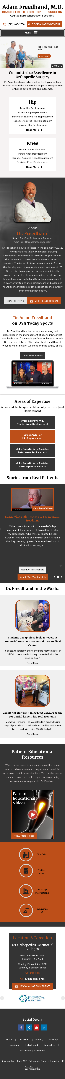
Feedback (14, 1045)
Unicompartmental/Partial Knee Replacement (32, 422)
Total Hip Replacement (33, 108)
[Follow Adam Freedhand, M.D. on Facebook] (21, 1027)
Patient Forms (42, 872)
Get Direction (32, 972)
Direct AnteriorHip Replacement (32, 436)
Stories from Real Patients (32, 477)
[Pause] (58, 577)
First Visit (42, 854)
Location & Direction (32, 938)
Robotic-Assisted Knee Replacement (32, 157)
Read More (44, 56)
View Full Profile (15, 300)
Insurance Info (42, 910)
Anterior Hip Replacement (32, 112)
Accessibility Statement (32, 1050)
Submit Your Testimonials (32, 577)
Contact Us (49, 1045)
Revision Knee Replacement (32, 162)
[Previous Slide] (54, 577)
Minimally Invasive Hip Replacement (32, 116)
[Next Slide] (61, 577)
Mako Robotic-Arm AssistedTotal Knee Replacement (32, 450)
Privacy (39, 1039)
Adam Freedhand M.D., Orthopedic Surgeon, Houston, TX (34, 1061)
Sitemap (53, 1039)
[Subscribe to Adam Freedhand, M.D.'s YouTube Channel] (36, 1027)
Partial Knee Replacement (32, 153)
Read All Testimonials (32, 569)
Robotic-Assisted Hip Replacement (32, 120)
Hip (32, 102)
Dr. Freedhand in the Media (33, 588)
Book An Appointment (46, 24)
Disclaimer (23, 1039)
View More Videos (33, 355)
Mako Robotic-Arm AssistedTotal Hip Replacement (32, 465)
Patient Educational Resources (32, 754)
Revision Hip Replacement (32, 124)
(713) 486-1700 (16, 24)
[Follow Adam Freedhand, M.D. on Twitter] (29, 1027)
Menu (28, 32)
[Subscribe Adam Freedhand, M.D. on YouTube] (44, 1027)
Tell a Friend (31, 1045)
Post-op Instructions (42, 891)
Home (9, 1039)
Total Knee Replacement (32, 149)
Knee (32, 143)
